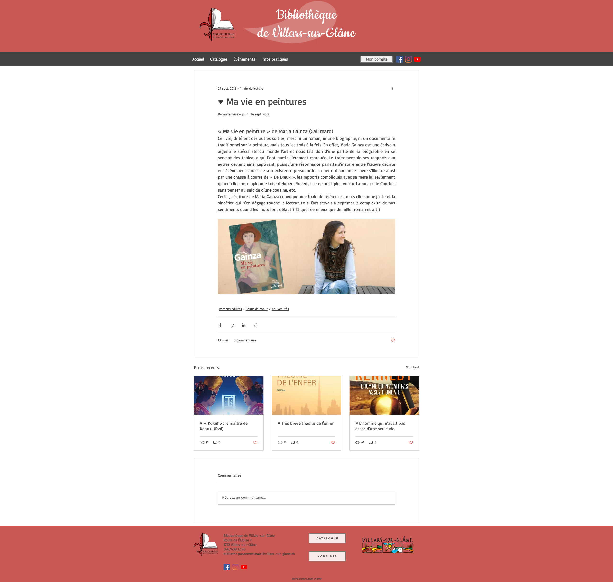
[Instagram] (408, 59)
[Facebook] (399, 59)
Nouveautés (280, 309)
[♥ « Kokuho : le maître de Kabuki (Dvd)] (228, 395)
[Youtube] (417, 59)
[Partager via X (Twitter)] (232, 325)
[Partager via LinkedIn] (243, 325)
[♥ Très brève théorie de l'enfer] (306, 395)
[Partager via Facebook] (220, 325)
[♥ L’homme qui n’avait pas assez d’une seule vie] (384, 395)
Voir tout (412, 367)
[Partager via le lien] (255, 325)
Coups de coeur (257, 309)
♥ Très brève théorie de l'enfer (306, 423)
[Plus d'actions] (392, 88)
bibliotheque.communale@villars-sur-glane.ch (259, 553)
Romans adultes (230, 309)
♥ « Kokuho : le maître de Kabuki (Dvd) (224, 425)
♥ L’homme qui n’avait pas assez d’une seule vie (380, 425)
